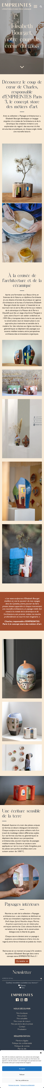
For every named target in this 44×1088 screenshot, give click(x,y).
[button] (41, 1053)
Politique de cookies (14, 1085)
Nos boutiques (22, 1013)
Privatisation (22, 1029)
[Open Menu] (35, 6)
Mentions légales (22, 1041)
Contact (22, 1027)
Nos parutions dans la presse (22, 1024)
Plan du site (22, 1049)
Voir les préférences (22, 1080)
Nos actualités (22, 1018)
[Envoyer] (41, 978)
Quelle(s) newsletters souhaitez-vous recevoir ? (22, 983)
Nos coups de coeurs (22, 1021)
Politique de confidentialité (27, 1085)
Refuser (22, 1074)
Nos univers (22, 1016)
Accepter (22, 1069)
